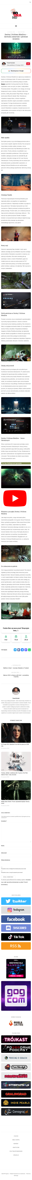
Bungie (3, 84)
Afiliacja (16, 1155)
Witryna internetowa (5, 860)
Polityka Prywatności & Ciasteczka (17, 1173)
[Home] (16, 21)
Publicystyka (21, 32)
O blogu (16, 1136)
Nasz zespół (16, 1139)
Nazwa (2, 845)
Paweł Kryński (16, 698)
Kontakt (16, 1143)
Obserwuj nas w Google (17, 71)
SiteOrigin (16, 1175)
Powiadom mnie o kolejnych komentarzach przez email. (13, 868)
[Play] (15, 498)
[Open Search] (30, 2)
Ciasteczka (16, 1147)
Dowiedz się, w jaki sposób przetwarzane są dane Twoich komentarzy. (16, 882)
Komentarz (4, 821)
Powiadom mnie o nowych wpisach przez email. (12, 872)
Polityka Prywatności (16, 1151)
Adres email (4, 852)
